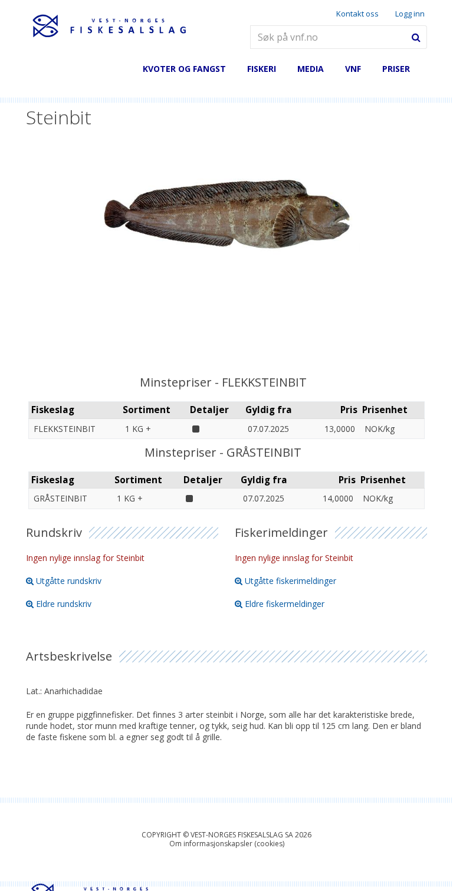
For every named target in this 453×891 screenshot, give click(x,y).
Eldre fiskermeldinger (284, 603)
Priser (396, 68)
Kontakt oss (357, 13)
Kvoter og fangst (184, 68)
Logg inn (410, 14)
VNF (353, 68)
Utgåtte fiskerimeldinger (290, 580)
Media (310, 68)
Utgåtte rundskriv (68, 580)
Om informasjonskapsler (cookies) (226, 844)
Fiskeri (261, 68)
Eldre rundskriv (63, 603)
